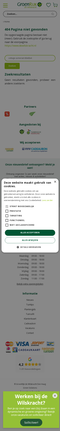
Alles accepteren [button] (30, 232)
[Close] (54, 395)
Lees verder (47, 200)
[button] (30, 247)
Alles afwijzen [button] (30, 240)
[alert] (30, 215)
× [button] (55, 182)
